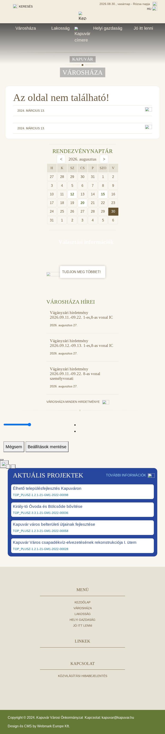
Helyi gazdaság (107, 28)
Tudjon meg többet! (81, 272)
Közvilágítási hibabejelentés (82, 676)
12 (72, 194)
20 (82, 203)
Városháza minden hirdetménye (73, 401)
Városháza (25, 28)
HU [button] (149, 9)
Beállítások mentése (47, 446)
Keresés (25, 6)
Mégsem (14, 446)
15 (103, 194)
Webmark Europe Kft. (53, 726)
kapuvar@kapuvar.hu (118, 717)
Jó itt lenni (143, 28)
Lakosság (60, 28)
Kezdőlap (82, 602)
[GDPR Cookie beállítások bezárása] (1, 459)
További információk (126, 475)
